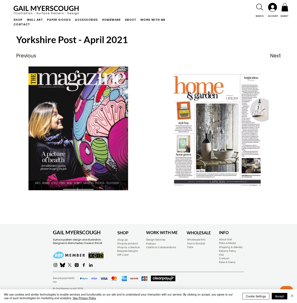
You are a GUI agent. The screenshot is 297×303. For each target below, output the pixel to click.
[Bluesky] (62, 265)
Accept (279, 296)
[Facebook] (83, 265)
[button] (284, 7)
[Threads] (76, 265)
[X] (69, 265)
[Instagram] (55, 265)
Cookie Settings (256, 296)
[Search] (260, 7)
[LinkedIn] (90, 265)
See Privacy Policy (84, 298)
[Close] (292, 296)
